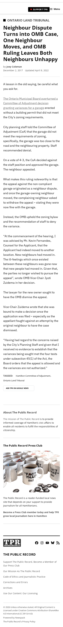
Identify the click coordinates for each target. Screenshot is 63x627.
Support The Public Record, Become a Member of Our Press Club (30, 563)
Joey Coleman (14, 66)
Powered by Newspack (14, 617)
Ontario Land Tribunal (28, 20)
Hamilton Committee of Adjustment (33, 375)
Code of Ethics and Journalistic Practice (24, 576)
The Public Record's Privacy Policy (19, 621)
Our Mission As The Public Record (21, 571)
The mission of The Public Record (21, 419)
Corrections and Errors (15, 582)
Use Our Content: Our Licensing (20, 593)
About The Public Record (20, 412)
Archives (7, 587)
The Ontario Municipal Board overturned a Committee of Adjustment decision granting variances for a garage (30, 103)
